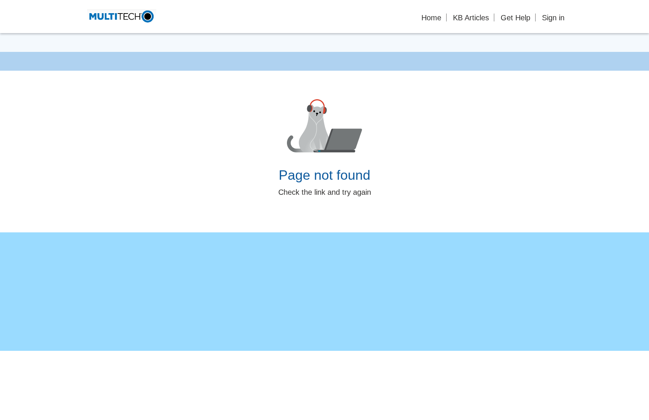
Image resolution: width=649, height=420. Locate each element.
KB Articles (471, 18)
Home (431, 18)
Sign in (553, 18)
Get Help (515, 18)
